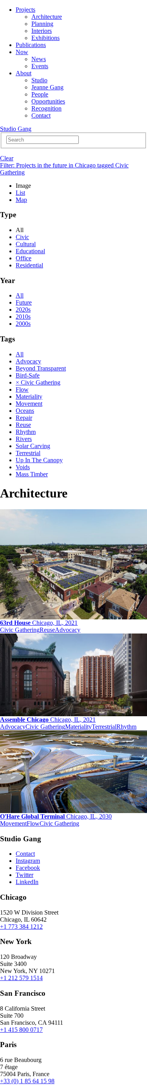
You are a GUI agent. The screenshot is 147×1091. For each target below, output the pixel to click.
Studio (39, 80)
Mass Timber (32, 474)
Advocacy (28, 361)
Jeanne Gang (47, 87)
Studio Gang (15, 128)
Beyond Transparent (41, 368)
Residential (29, 265)
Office (23, 258)
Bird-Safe (28, 375)
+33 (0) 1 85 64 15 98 (27, 1081)
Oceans (25, 410)
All (20, 295)
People (39, 94)
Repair (24, 417)
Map (21, 199)
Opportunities (48, 101)
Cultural (26, 244)
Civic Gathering (20, 629)
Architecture (46, 16)
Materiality (29, 396)
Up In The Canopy (39, 460)
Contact (41, 115)
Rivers (24, 439)
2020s (23, 309)
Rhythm (26, 431)
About (23, 73)
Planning (42, 23)
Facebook (28, 867)
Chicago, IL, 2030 (56, 816)
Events (39, 66)
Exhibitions (45, 37)
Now (22, 52)
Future (24, 302)
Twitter (24, 874)
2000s (23, 323)
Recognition (46, 108)
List (20, 192)
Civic (22, 237)
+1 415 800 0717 (21, 1029)
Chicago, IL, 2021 (39, 622)
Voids (23, 467)
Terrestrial (28, 453)
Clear (6, 158)
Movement (29, 403)
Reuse (23, 424)
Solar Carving (33, 446)
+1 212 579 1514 (21, 978)
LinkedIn (27, 882)
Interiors (41, 30)
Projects (25, 9)
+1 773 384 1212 (21, 926)
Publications (31, 45)
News (38, 59)
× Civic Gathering (38, 382)
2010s (23, 316)
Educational (30, 251)
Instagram (28, 860)
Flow (22, 389)
